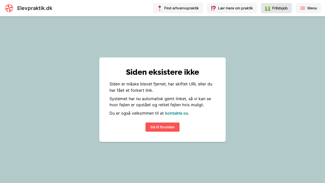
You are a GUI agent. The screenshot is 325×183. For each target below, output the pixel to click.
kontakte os (176, 113)
